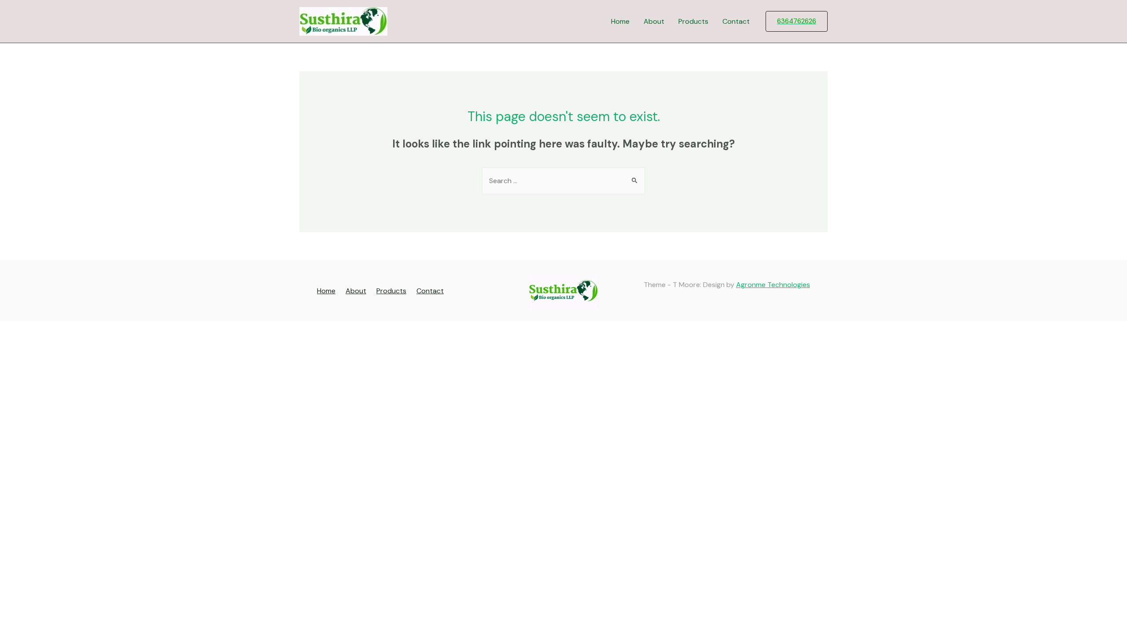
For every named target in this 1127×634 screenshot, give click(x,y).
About (654, 21)
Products (693, 21)
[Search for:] (563, 180)
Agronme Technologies (773, 284)
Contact (736, 21)
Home (620, 21)
